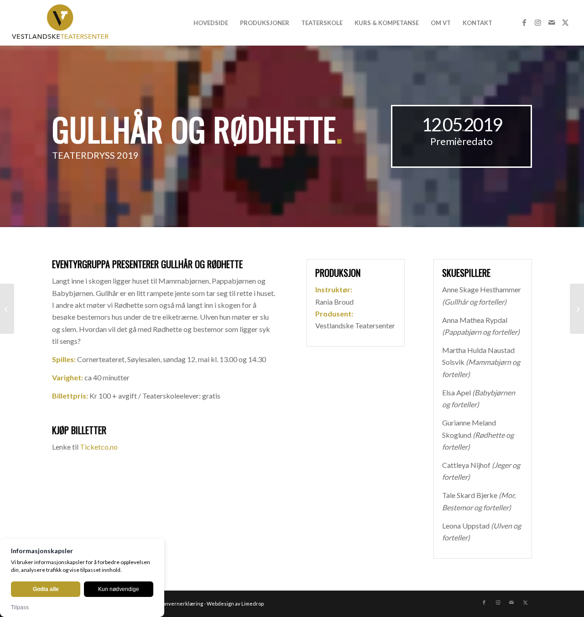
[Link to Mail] (551, 22)
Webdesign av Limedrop (235, 604)
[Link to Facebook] (524, 22)
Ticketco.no (99, 446)
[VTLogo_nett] (63, 23)
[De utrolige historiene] (7, 309)
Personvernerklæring (177, 604)
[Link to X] (565, 22)
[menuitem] (211, 23)
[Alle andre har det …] (577, 309)
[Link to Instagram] (538, 22)
